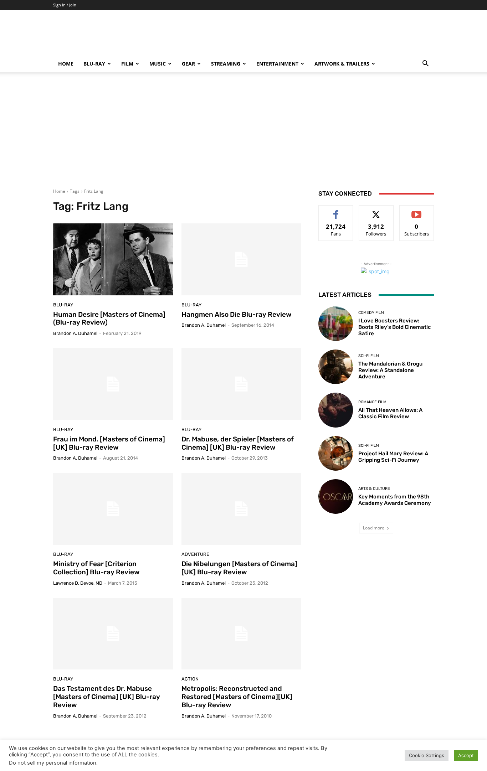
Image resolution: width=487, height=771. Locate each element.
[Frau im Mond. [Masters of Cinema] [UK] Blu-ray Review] (113, 384)
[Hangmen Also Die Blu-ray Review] (241, 259)
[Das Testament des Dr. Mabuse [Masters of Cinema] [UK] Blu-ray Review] (113, 634)
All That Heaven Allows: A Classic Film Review (390, 413)
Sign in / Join (64, 4)
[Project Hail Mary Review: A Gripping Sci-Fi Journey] (335, 453)
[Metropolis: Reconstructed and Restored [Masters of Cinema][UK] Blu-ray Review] (241, 634)
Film (127, 63)
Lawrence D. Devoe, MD (77, 583)
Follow (376, 210)
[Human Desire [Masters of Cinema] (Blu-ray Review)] (113, 259)
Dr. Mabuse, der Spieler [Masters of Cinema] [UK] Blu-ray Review (237, 443)
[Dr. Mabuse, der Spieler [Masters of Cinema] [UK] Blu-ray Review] (241, 384)
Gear (188, 63)
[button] (425, 64)
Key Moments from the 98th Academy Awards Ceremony (394, 499)
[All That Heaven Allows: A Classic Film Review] (335, 410)
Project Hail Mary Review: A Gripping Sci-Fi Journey (393, 456)
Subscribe (416, 210)
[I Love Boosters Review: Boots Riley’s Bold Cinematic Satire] (335, 323)
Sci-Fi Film (368, 356)
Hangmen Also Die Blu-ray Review (236, 314)
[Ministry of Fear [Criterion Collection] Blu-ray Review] (113, 509)
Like (336, 210)
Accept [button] (466, 755)
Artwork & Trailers (341, 63)
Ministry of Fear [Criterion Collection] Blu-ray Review (96, 568)
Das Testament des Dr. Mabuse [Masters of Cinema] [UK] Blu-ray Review (106, 696)
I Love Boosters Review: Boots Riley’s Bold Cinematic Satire (394, 327)
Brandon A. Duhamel (75, 333)
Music (157, 63)
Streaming (225, 63)
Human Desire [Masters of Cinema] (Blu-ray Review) (109, 318)
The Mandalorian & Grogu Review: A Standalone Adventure (390, 370)
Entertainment (277, 63)
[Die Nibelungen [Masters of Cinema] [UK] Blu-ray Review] (241, 509)
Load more (373, 528)
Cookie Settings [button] (426, 755)
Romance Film (372, 402)
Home (65, 63)
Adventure (195, 554)
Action (190, 679)
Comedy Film (371, 313)
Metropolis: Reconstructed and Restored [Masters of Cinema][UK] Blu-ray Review (236, 696)
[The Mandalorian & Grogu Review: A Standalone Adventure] (335, 367)
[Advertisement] (243, 135)
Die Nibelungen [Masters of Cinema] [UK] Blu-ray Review (239, 568)
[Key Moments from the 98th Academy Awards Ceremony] (335, 496)
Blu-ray (94, 63)
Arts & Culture (374, 489)
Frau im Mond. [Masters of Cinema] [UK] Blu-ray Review (109, 443)
